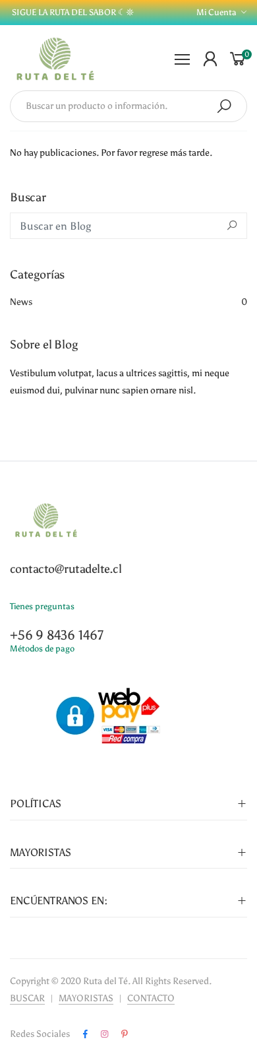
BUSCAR (27, 998)
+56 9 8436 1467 (56, 635)
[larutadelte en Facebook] (85, 1034)
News (128, 302)
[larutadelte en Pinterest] (124, 1034)
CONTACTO (151, 998)
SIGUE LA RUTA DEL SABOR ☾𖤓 (72, 12)
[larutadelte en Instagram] (104, 1034)
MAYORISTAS (86, 998)
